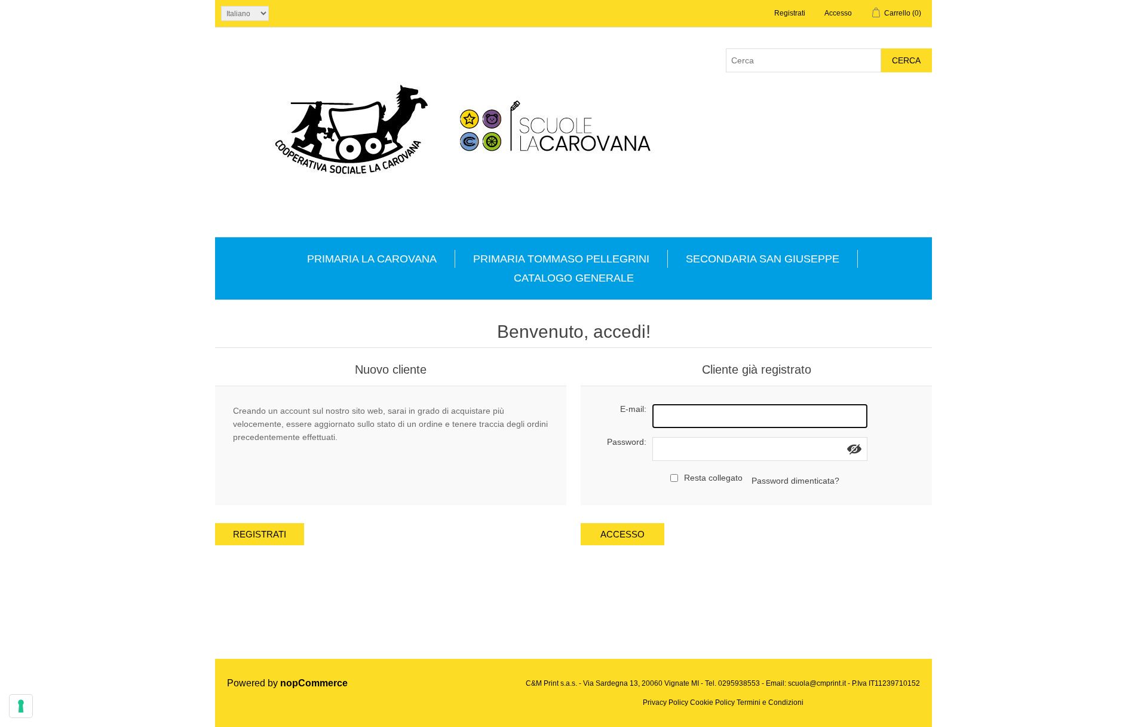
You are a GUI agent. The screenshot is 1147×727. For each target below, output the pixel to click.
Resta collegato (713, 477)
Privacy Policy (665, 702)
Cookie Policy (712, 702)
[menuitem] (372, 259)
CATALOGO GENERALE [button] (574, 278)
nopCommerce (314, 683)
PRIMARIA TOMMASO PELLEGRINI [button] (561, 259)
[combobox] (803, 60)
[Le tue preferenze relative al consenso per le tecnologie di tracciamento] (21, 706)
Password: (626, 442)
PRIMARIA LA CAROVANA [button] (372, 259)
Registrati (789, 13)
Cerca (906, 60)
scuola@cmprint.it (817, 683)
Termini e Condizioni (770, 702)
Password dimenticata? (795, 480)
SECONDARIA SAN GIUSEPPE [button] (762, 259)
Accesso (838, 13)
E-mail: (633, 409)
